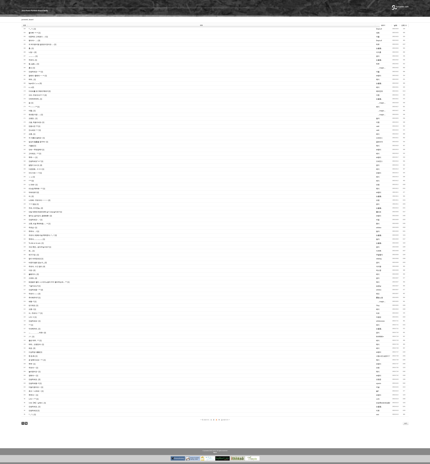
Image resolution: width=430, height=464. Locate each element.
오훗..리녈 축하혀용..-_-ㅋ (38, 224)
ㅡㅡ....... (32, 56)
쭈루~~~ (32, 157)
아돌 (377, 37)
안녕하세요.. (33, 379)
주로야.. (32, 60)
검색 (23, 423)
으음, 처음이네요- (35, 122)
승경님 (378, 286)
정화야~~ (32, 375)
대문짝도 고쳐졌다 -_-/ (37, 37)
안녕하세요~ (33, 321)
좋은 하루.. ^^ (34, 340)
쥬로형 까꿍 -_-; (35, 115)
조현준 (378, 379)
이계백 (378, 251)
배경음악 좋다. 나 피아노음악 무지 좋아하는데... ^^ (48, 282)
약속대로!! (33, 192)
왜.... (30, 251)
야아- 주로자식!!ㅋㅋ (36, 95)
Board (40, 11)
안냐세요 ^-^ (33, 130)
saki (377, 126)
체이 (377, 79)
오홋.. (31, 134)
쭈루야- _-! (33, 231)
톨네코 (378, 212)
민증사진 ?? (33, 126)
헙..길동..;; (33, 64)
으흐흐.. (32, 278)
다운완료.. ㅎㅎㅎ (35, 169)
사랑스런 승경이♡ (383, 356)
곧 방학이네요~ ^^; (36, 360)
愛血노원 (379, 298)
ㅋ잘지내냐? (33, 286)
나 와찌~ (32, 185)
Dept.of (379, 29)
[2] (35, 52)
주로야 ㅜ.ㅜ (33, 294)
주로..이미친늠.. (35, 208)
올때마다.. (32, 274)
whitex (378, 227)
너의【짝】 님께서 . (36, 403)
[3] (39, 40)
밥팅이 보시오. (34, 165)
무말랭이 (379, 255)
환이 (377, 224)
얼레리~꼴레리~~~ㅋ (36, 76)
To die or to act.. (35, 243)
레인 (377, 294)
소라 (377, 399)
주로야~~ (32, 368)
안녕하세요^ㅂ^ (35, 161)
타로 (377, 313)
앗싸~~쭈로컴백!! (35, 150)
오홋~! (31, 309)
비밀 (377, 220)
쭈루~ (31, 364)
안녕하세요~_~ (34, 220)
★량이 (378, 76)
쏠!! (377, 391)
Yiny (377, 305)
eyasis (378, 383)
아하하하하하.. (34, 99)
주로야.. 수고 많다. (36, 266)
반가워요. (32, 305)
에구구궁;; (33, 255)
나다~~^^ (32, 399)
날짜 (395, 25)
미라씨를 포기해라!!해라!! (38, 91)
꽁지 (377, 56)
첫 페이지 (205, 420)
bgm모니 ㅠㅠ (34, 83)
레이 (377, 87)
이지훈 (378, 52)
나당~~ (31, 52)
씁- (30, 103)
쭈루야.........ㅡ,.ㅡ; (36, 239)
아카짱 (378, 266)
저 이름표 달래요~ (35, 138)
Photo (28, 11)
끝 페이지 (225, 420)
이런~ (31, 270)
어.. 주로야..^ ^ (34, 313)
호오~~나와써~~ (35, 391)
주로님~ (32, 227)
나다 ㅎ (31, 317)
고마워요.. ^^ (34, 153)
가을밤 (31, 146)
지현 (377, 95)
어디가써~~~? (34, 173)
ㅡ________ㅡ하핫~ (36, 333)
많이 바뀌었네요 (35, 259)
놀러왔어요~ (33, 372)
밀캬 (377, 118)
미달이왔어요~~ (35, 387)
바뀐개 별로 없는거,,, (36, 263)
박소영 (378, 270)
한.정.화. (32, 356)
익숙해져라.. (33, 329)
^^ (30, 325)
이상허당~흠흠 (34, 352)
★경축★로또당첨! (383, 403)
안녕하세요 (33, 410)
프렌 (377, 185)
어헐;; (31, 111)
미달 (377, 387)
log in (215, 452)
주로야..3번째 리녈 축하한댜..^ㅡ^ (41, 235)
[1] (35, 29)
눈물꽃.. (379, 48)
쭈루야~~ (32, 395)
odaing (379, 259)
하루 (377, 44)
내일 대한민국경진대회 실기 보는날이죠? (44, 212)
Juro (23, 11)
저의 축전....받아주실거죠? (39, 247)
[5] (41, 83)
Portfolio (34, 11)
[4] (41, 165)
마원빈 (378, 317)
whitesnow (380, 321)
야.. (30, 196)
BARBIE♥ (380, 337)
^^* (30, 181)
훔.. (30, 48)
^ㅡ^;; (31, 29)
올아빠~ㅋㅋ (33, 33)
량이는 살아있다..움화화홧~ (39, 216)
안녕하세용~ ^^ (35, 290)
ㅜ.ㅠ (30, 177)
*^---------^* (33, 107)
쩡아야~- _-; (33, 40)
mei (377, 414)
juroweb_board (27, 19)
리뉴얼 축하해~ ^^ (36, 189)
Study (45, 11)
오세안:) (379, 138)
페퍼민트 (379, 91)
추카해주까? (33, 298)
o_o (30, 87)
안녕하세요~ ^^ (35, 72)
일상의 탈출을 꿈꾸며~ (37, 142)
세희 (377, 33)
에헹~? (31, 301)
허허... (31, 79)
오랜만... (32, 118)
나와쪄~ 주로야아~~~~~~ (38, 200)
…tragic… (381, 68)
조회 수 (404, 25)
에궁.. (31, 348)
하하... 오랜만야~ (35, 344)
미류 (377, 410)
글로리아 (379, 142)
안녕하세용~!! (34, 383)
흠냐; (31, 68)
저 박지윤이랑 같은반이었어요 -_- (41, 44)
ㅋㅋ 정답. (32, 204)
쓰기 (405, 423)
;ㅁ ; (30, 337)
